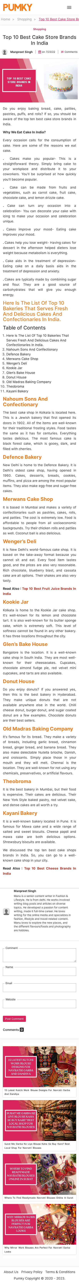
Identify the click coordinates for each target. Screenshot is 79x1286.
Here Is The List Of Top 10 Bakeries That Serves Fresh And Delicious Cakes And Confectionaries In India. (37, 340)
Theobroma (15, 386)
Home (5, 19)
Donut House (16, 377)
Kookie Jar (14, 368)
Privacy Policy (31, 1272)
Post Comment (14, 1018)
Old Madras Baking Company (28, 382)
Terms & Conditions (60, 1272)
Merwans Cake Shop (22, 359)
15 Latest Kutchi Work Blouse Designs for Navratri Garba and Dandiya (37, 1092)
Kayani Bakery (17, 391)
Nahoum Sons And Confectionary (32, 349)
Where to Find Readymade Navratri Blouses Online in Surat (38, 1197)
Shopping (24, 19)
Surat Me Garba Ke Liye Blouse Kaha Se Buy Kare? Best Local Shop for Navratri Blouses (37, 1145)
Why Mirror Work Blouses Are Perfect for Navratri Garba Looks (37, 1249)
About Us (11, 1272)
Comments (71, 51)
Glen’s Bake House (20, 373)
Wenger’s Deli (16, 363)
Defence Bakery (18, 354)
